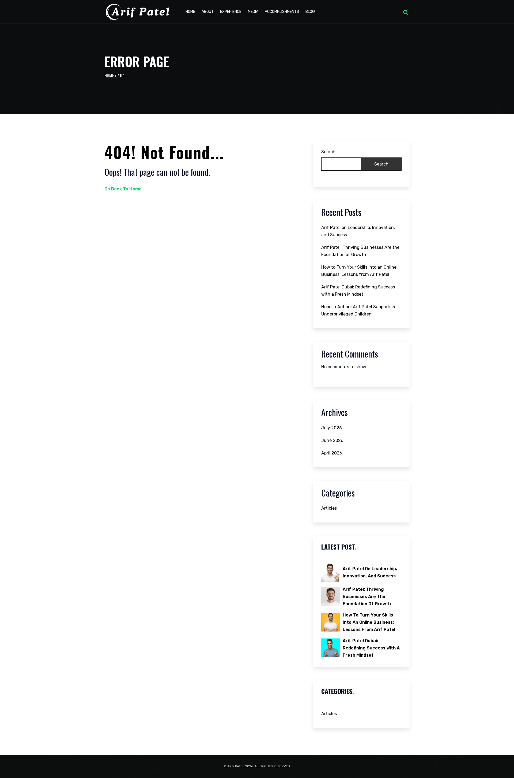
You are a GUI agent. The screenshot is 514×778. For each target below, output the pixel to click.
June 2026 (332, 440)
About (208, 11)
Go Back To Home (123, 188)
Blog (310, 11)
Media (253, 11)
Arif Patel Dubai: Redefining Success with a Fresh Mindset (358, 290)
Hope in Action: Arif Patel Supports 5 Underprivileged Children (358, 310)
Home (190, 11)
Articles (329, 508)
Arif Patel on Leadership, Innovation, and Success (358, 231)
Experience (230, 11)
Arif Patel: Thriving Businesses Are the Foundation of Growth (360, 251)
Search (328, 151)
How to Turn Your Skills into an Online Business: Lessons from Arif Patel (358, 271)
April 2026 (331, 453)
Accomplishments (282, 11)
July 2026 (331, 427)
